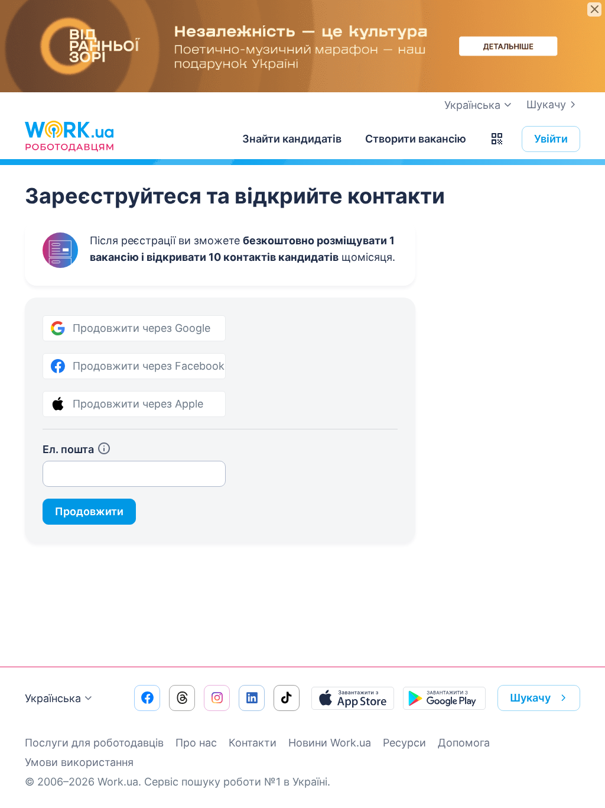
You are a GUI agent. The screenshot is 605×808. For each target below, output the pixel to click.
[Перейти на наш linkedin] (252, 698)
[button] (497, 139)
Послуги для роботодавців (94, 742)
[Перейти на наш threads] (182, 698)
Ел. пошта (68, 449)
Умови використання (79, 762)
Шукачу (546, 104)
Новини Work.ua (329, 742)
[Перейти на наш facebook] (147, 698)
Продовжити (89, 511)
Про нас (196, 742)
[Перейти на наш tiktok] (287, 698)
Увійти (551, 138)
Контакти (253, 742)
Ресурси (404, 742)
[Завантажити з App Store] (352, 698)
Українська (53, 698)
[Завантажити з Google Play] (444, 698)
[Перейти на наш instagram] (217, 698)
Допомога (464, 742)
